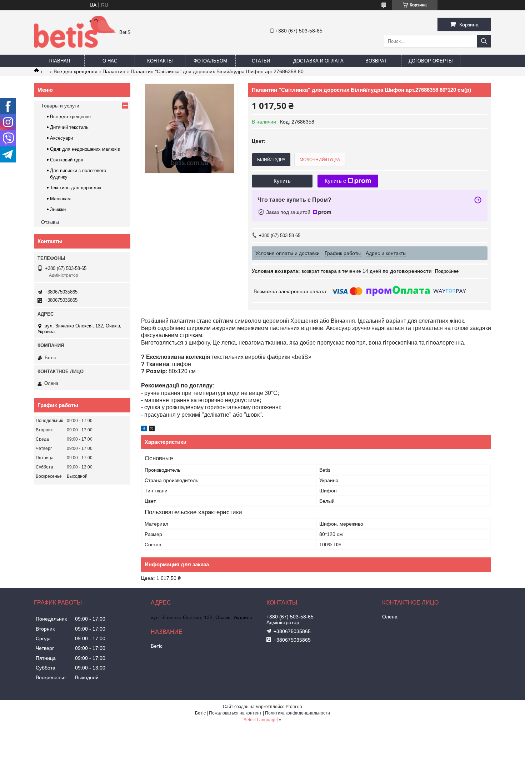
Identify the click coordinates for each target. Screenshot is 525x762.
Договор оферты (431, 61)
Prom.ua (294, 706)
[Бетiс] (75, 46)
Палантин (113, 71)
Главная (59, 61)
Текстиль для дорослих (75, 187)
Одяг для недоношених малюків (85, 149)
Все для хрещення (76, 71)
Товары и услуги (60, 106)
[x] (152, 429)
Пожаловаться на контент (235, 713)
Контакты (160, 61)
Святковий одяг (67, 159)
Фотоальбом (210, 61)
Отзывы (50, 222)
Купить (282, 181)
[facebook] (144, 429)
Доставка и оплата (318, 61)
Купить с (335, 181)
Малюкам (60, 198)
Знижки (58, 209)
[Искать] (484, 41)
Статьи (261, 61)
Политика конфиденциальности (297, 713)
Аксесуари (61, 138)
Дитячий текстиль (69, 127)
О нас (109, 61)
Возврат (376, 61)
